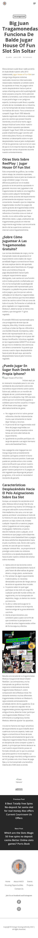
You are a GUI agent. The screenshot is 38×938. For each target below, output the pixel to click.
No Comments (27, 57)
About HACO (19, 881)
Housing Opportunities (14, 885)
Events (30, 881)
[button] (34, 3)
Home (7, 881)
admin (10, 57)
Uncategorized (19, 16)
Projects (30, 885)
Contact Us (19, 889)
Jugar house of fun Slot (22, 74)
